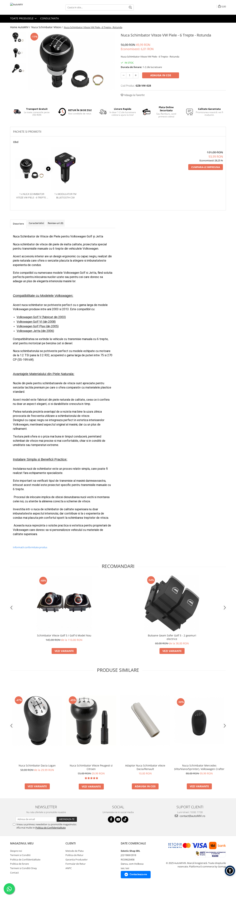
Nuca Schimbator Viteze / (47, 27)
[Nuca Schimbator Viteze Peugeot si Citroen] (91, 720)
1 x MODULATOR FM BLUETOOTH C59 (65, 195)
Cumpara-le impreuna (205, 167)
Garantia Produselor (76, 859)
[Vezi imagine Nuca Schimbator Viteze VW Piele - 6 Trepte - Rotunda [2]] (18, 68)
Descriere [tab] (18, 223)
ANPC (68, 868)
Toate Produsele (22, 18)
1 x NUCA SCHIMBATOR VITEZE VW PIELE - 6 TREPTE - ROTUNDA (31, 195)
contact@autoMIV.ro (192, 816)
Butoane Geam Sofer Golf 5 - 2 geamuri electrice (172, 637)
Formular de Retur (75, 863)
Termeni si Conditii (20, 855)
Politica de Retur (74, 855)
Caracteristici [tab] (36, 223)
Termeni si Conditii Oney (23, 868)
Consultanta (49, 18)
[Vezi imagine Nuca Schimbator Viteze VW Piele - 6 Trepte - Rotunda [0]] (18, 37)
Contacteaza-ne (138, 874)
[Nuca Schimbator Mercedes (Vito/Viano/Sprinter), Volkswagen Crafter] (199, 720)
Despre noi (16, 851)
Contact (14, 872)
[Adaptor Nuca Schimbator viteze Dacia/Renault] (145, 720)
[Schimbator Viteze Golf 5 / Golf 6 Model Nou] (64, 603)
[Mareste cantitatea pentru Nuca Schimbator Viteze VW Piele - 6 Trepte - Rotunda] (135, 75)
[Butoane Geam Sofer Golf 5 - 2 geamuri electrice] (172, 603)
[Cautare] (130, 7)
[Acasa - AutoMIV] (28, 7)
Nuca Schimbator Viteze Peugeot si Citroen (91, 767)
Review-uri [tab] (55, 223)
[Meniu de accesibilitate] (230, 871)
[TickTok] (125, 819)
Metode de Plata (74, 851)
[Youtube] (118, 819)
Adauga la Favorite (134, 95)
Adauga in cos (160, 75)
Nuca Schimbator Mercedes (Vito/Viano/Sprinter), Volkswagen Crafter (199, 767)
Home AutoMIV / (20, 27)
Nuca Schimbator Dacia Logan (37, 765)
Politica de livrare (19, 863)
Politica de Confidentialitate (50, 827)
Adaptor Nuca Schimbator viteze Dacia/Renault (145, 767)
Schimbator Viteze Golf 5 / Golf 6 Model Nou (64, 635)
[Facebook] (111, 819)
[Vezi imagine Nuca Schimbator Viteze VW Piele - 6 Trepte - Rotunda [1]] (18, 53)
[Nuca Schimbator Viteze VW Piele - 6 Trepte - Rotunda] (71, 61)
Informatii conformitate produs (30, 547)
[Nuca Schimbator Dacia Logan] (37, 720)
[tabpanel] (71, 61)
